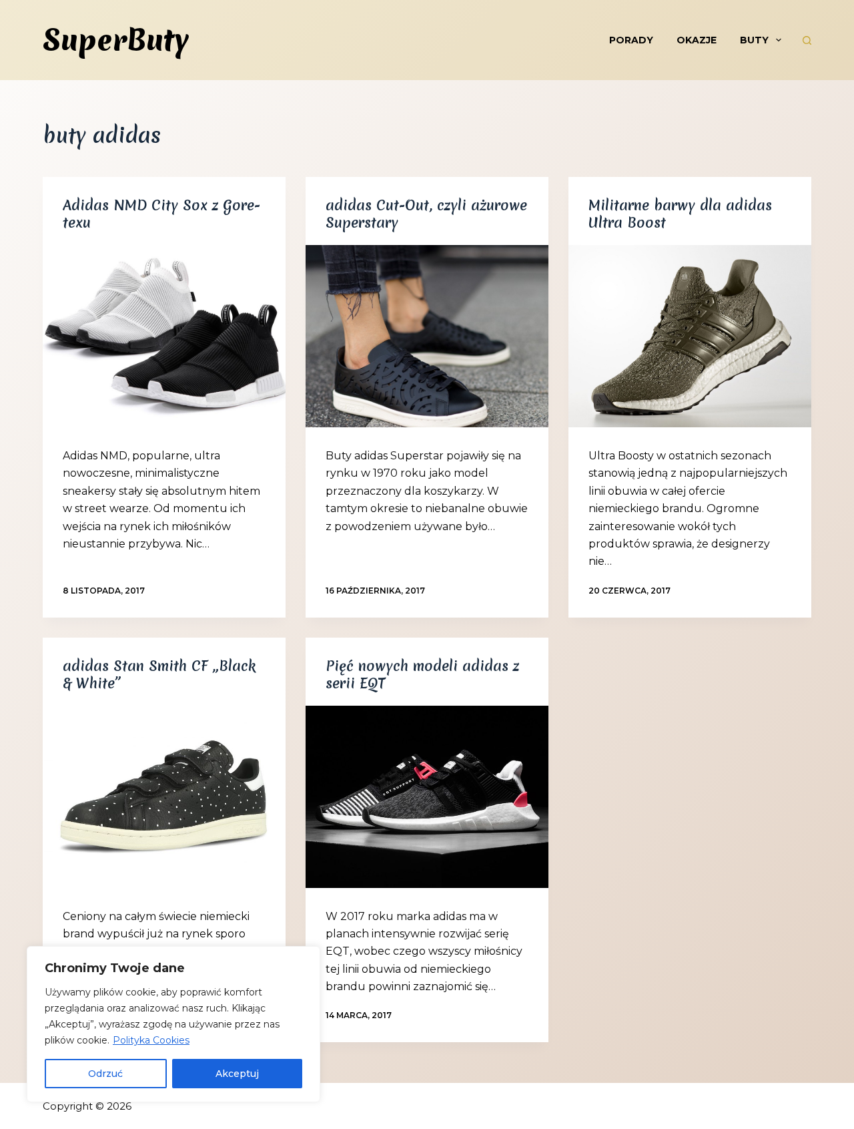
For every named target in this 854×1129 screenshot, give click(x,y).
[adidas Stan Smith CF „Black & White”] (164, 797)
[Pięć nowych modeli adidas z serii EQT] (427, 797)
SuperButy (116, 40)
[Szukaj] (807, 40)
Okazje (697, 40)
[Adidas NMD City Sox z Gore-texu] (164, 336)
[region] (173, 1024)
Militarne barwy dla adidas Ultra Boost (680, 214)
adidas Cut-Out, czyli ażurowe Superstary (426, 214)
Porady (631, 40)
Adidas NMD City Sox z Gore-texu (161, 214)
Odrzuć (105, 1074)
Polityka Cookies (151, 1040)
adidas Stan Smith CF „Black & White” (159, 674)
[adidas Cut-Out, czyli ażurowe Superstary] (427, 336)
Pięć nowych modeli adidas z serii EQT (422, 674)
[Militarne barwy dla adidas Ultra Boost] (689, 336)
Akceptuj (237, 1074)
